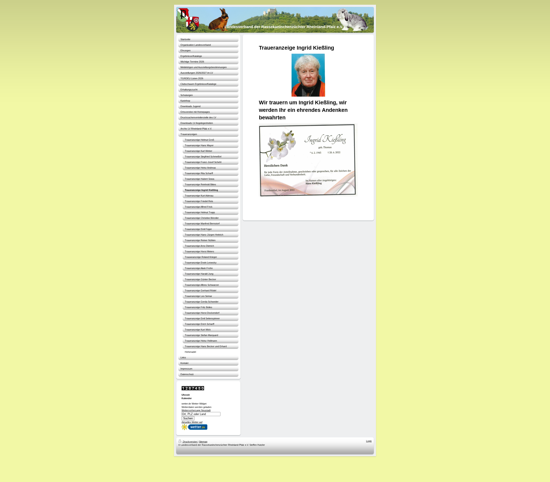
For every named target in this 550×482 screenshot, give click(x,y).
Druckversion (190, 441)
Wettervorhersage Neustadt (196, 410)
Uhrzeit (186, 395)
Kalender (187, 398)
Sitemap (203, 441)
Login (369, 441)
